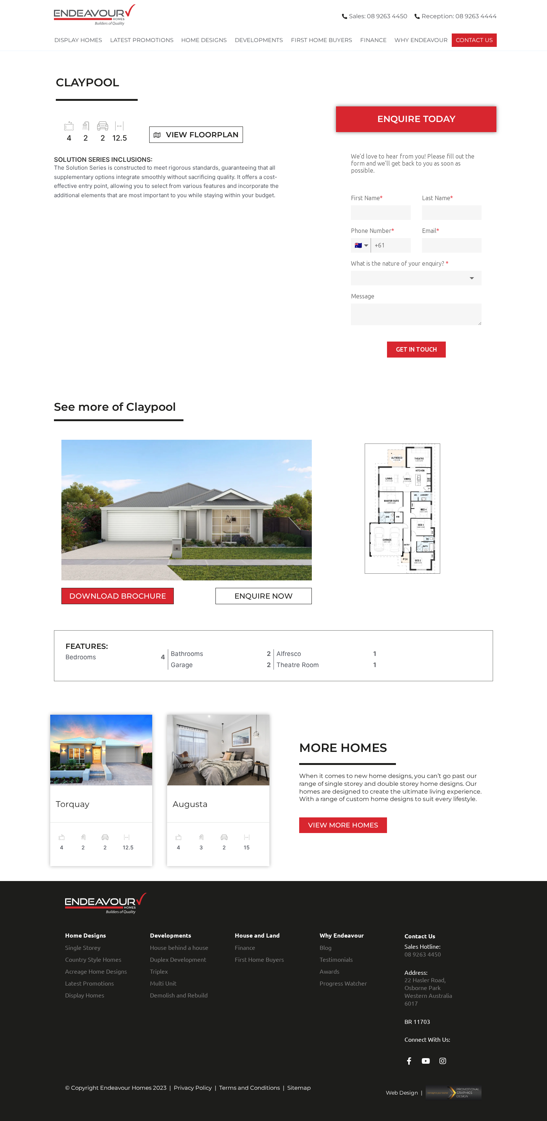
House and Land (257, 935)
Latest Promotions (141, 40)
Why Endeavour (421, 40)
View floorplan (202, 134)
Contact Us (474, 40)
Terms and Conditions (249, 1087)
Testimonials (336, 959)
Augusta (190, 804)
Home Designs (204, 40)
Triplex (159, 971)
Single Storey (82, 947)
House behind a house (179, 947)
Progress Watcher (343, 983)
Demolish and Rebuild (179, 995)
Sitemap (299, 1087)
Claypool (87, 82)
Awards (329, 971)
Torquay (72, 804)
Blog (326, 947)
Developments (259, 40)
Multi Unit (163, 983)
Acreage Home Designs (96, 971)
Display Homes (78, 40)
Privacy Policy (193, 1087)
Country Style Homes (93, 959)
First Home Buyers (321, 40)
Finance (373, 40)
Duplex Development (178, 959)
